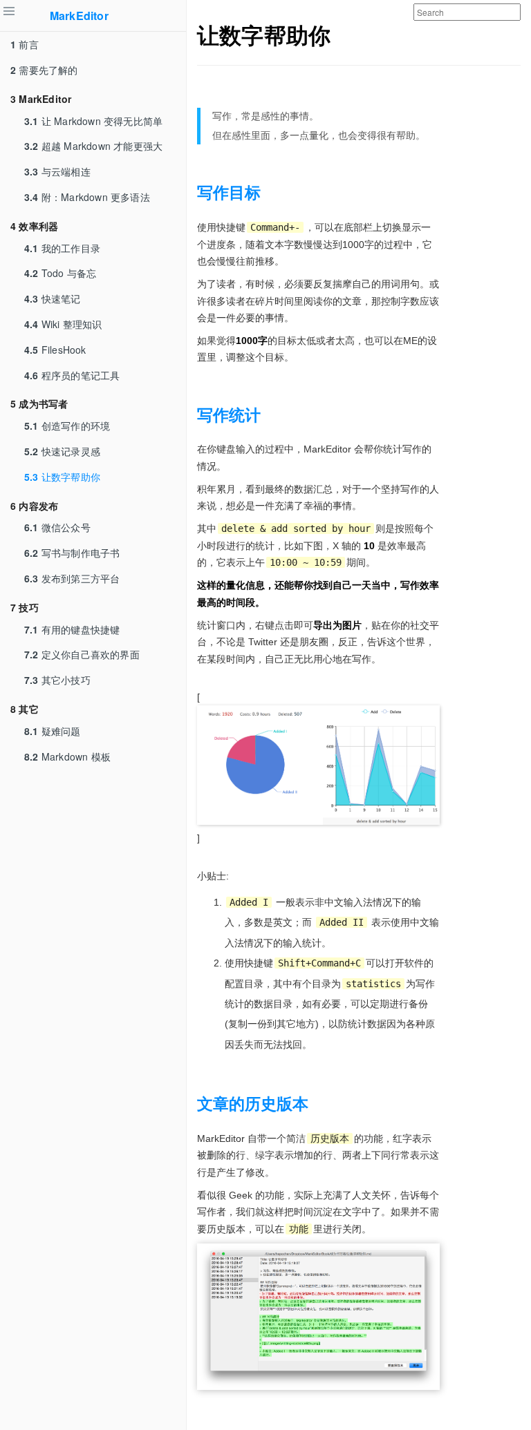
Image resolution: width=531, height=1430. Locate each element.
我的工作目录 (62, 248)
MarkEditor (79, 15)
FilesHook (55, 349)
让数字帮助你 (62, 477)
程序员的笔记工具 (72, 375)
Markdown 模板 (67, 756)
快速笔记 (52, 298)
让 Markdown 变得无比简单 (93, 121)
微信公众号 (57, 527)
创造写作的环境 (67, 425)
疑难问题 (52, 731)
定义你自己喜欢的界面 (82, 654)
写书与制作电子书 (72, 553)
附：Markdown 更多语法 (87, 197)
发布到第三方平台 (72, 578)
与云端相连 (57, 171)
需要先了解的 (44, 70)
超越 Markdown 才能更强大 (93, 146)
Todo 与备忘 (60, 273)
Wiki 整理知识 (63, 324)
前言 (24, 44)
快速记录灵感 (62, 451)
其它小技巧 (57, 680)
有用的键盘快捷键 (72, 629)
